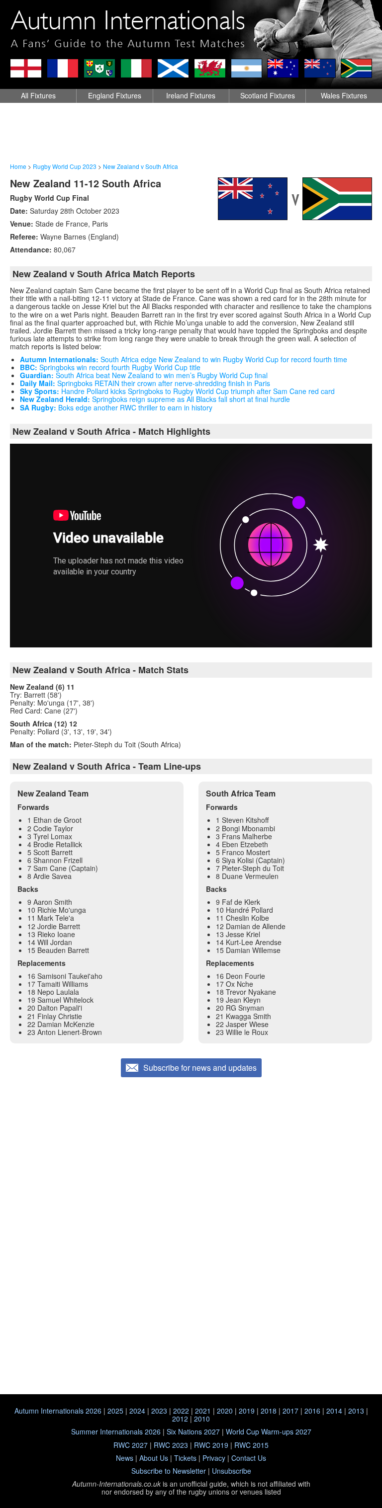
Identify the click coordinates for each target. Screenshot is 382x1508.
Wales (344, 95)
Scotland (267, 95)
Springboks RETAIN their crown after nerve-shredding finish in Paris (145, 383)
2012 (180, 1419)
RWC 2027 (130, 1445)
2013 (356, 1411)
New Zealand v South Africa (140, 166)
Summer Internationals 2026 (116, 1431)
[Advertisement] (191, 133)
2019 (247, 1411)
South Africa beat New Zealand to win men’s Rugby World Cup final (144, 375)
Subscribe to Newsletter (168, 1471)
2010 (202, 1419)
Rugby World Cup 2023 (64, 166)
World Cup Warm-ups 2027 (268, 1431)
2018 (269, 1411)
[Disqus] (191, 1263)
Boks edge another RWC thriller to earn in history (116, 407)
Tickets (185, 1458)
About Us (153, 1458)
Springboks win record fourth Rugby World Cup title (110, 367)
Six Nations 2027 (193, 1431)
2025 (115, 1411)
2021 (203, 1411)
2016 (312, 1411)
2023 (159, 1411)
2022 (181, 1411)
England (114, 95)
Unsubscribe (231, 1471)
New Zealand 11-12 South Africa (85, 183)
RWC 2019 (211, 1445)
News (124, 1458)
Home (18, 166)
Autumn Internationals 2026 (57, 1411)
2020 (225, 1411)
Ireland (190, 95)
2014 (334, 1411)
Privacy (213, 1458)
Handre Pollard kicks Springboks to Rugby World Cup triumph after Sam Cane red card (177, 391)
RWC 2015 (251, 1445)
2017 (290, 1411)
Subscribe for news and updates (200, 1067)
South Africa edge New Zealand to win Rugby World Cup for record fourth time (183, 359)
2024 (137, 1411)
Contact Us (248, 1458)
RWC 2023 (171, 1445)
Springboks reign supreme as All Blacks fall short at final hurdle (155, 399)
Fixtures (38, 95)
